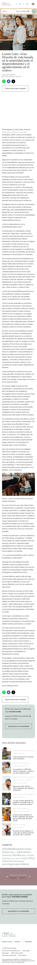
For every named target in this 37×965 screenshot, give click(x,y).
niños (15, 750)
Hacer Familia (18, 753)
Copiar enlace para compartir (15, 88)
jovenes (6, 858)
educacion (22, 750)
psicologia (23, 782)
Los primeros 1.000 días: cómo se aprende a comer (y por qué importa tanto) (23, 771)
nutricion (23, 765)
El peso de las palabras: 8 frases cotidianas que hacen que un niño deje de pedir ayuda (23, 817)
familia (31, 750)
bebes (15, 763)
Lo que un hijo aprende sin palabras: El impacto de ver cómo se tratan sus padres (23, 802)
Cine (15, 852)
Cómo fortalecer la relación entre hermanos (23, 758)
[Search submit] (34, 11)
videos (25, 864)
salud (17, 864)
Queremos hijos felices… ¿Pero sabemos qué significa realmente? (23, 788)
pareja (15, 794)
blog (12, 852)
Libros (15, 765)
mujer (24, 858)
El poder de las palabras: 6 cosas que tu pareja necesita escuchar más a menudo (23, 833)
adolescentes (28, 777)
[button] (33, 4)
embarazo (7, 855)
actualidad (9, 848)
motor (18, 858)
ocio (14, 861)
